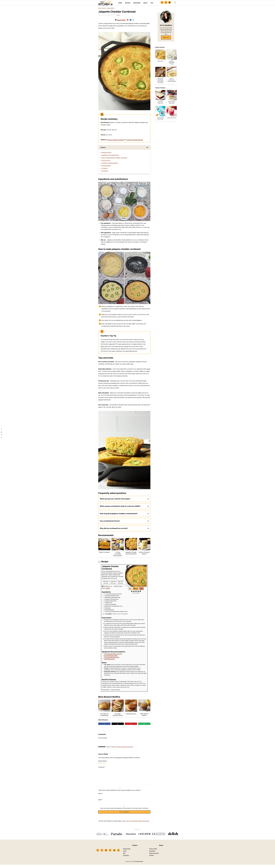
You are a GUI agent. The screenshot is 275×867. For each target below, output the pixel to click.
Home (120, 3)
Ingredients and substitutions (110, 155)
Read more (166, 37)
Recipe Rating (102, 761)
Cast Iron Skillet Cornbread (115, 139)
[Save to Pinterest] (131, 724)
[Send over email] (144, 724)
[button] (128, 19)
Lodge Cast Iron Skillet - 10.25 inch (113, 653)
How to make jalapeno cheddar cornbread (114, 157)
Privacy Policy (153, 848)
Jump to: (103, 147)
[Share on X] (118, 724)
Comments (104, 171)
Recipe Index (126, 848)
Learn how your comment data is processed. (135, 821)
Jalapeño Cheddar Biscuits (135, 139)
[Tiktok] (118, 850)
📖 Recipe (104, 168)
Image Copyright (154, 853)
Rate (141, 588)
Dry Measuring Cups (109, 658)
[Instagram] (165, 2)
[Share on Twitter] (133, 20)
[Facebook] (162, 2)
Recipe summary (106, 152)
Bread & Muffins (110, 8)
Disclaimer (152, 851)
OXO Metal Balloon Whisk (110, 655)
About (145, 3)
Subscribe (136, 3)
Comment (101, 767)
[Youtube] (169, 2)
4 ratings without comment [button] (124, 747)
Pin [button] (130, 588)
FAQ (152, 3)
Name (100, 793)
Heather (108, 588)
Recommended (106, 165)
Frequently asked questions (109, 163)
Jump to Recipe (121, 20)
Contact (151, 855)
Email (100, 799)
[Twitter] (114, 850)
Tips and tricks (105, 160)
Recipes (127, 3)
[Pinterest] (110, 850)
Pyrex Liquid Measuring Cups (111, 657)
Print (136, 588)
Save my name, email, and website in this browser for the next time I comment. (124, 808)
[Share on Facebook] (131, 20)
